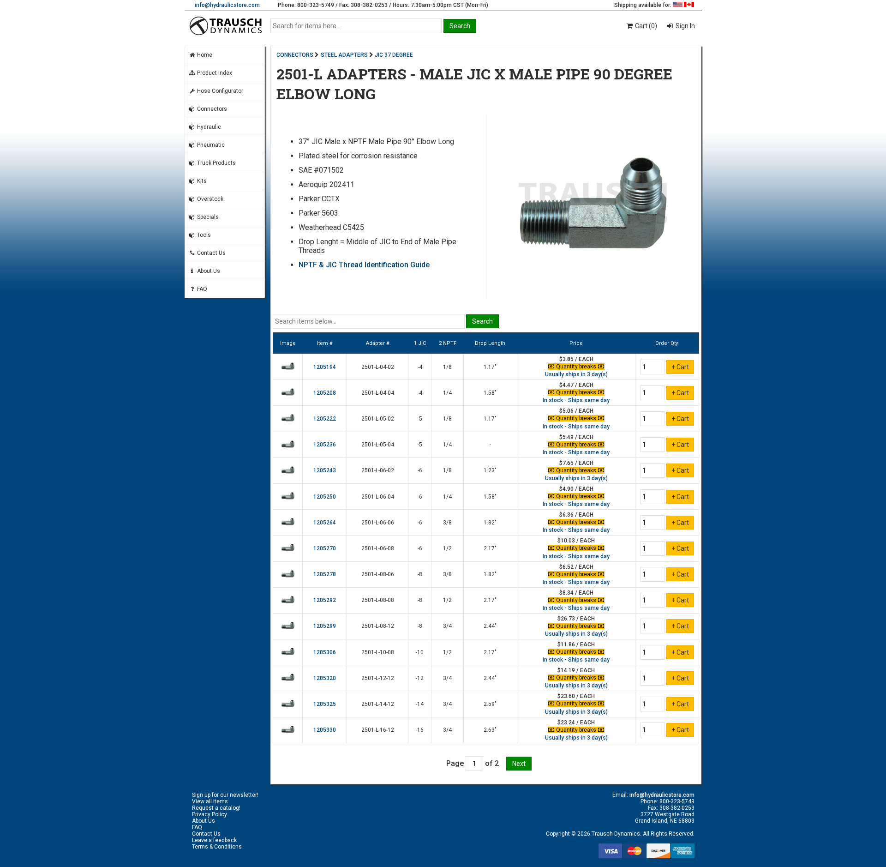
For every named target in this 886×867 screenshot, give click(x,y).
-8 (420, 574)
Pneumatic (210, 145)
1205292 (324, 600)
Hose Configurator (219, 91)
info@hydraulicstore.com (227, 5)
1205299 (324, 626)
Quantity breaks (576, 366)
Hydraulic (208, 127)
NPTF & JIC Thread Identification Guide (364, 264)
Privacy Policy (209, 814)
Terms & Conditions (217, 846)
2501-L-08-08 (377, 600)
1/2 (447, 548)
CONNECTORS (294, 55)
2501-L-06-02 (377, 470)
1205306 (324, 652)
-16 (420, 730)
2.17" (490, 548)
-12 (420, 678)
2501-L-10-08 (377, 652)
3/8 (447, 522)
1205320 (324, 678)
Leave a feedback (214, 840)
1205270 (324, 548)
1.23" (490, 470)
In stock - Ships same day (576, 400)
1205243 (324, 470)
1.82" (490, 522)
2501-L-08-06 (377, 574)
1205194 (324, 367)
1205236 (324, 444)
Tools (203, 235)
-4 (420, 367)
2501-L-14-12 (377, 704)
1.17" (490, 367)
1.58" (490, 393)
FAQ (201, 289)
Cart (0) (645, 26)
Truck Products (216, 163)
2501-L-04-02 (377, 367)
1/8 (447, 367)
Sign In (684, 26)
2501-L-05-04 (377, 444)
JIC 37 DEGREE (394, 55)
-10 (420, 652)
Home (204, 55)
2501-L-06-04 (377, 497)
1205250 (324, 497)
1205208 (324, 393)
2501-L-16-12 (377, 730)
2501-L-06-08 (377, 548)
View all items (210, 801)
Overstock (209, 199)
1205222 (324, 418)
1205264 (324, 522)
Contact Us (211, 253)
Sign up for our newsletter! (225, 795)
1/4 (447, 393)
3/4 (447, 626)
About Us (208, 271)
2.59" (490, 704)
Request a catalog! (216, 808)
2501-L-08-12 (377, 626)
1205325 (324, 704)
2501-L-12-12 (377, 678)
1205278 (324, 574)
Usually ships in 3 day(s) (576, 374)
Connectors (211, 109)
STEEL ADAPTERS (344, 55)
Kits (201, 181)
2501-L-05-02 (377, 418)
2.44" (490, 626)
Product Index (214, 73)
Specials (207, 217)
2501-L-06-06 (377, 522)
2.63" (490, 730)
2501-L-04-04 (377, 393)
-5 (420, 418)
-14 (420, 704)
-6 (420, 470)
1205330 (324, 730)
